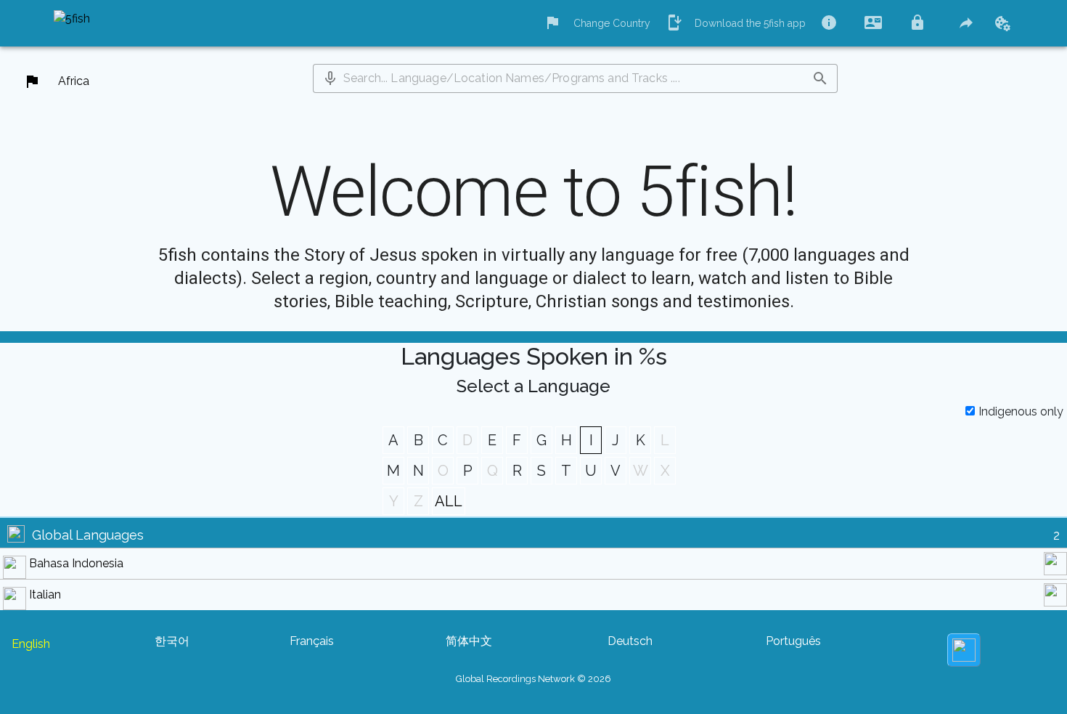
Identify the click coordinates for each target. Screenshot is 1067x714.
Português (793, 641)
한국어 (172, 641)
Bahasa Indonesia (76, 563)
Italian (45, 594)
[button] (330, 78)
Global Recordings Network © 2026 (533, 678)
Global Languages (88, 535)
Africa (73, 81)
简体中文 (469, 641)
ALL (448, 501)
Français (312, 641)
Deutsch (630, 641)
